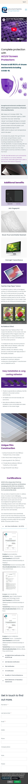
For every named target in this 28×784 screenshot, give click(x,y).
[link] (10, 532)
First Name (4, 704)
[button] (14, 526)
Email (2, 721)
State (2, 755)
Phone (3, 738)
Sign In (24, 2)
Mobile (3, 730)
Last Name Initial (5, 713)
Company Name (5, 747)
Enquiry (3, 764)
